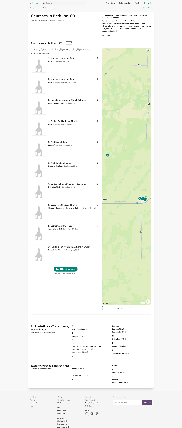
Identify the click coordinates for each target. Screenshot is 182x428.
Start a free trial (63, 403)
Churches (33, 8)
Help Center (89, 406)
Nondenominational (119, 346)
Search (70, 43)
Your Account (90, 400)
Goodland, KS (117, 372)
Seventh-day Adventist (120, 353)
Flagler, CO (116, 365)
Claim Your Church (126, 3)
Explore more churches (127, 308)
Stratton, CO (116, 379)
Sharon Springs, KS (119, 382)
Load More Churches (65, 269)
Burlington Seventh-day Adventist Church (65, 253)
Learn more (106, 35)
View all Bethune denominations (43, 332)
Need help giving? (91, 403)
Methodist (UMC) (118, 339)
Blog (31, 406)
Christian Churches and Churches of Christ (87, 346)
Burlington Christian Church (65, 211)
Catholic (75, 343)
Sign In (146, 3)
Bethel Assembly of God (65, 232)
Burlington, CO (77, 368)
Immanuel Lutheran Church (65, 64)
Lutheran (115, 326)
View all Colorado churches (41, 368)
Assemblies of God (78, 329)
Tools (137, 3)
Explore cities (62, 424)
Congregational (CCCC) (80, 352)
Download (61, 413)
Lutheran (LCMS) (118, 332)
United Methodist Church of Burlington (65, 190)
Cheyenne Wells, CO (79, 375)
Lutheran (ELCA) (118, 329)
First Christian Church (65, 169)
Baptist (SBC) (76, 336)
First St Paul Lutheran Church (65, 127)
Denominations (43, 8)
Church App (61, 410)
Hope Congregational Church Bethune (65, 106)
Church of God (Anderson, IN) (82, 349)
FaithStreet (34, 3)
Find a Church (111, 3)
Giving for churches (64, 400)
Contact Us (33, 403)
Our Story (33, 400)
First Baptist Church (65, 148)
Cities (53, 8)
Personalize (147, 8)
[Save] (97, 58)
